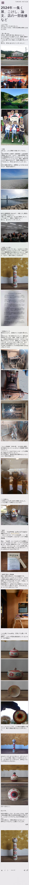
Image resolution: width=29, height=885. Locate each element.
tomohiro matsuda (21, 2)
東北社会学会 (15, 533)
